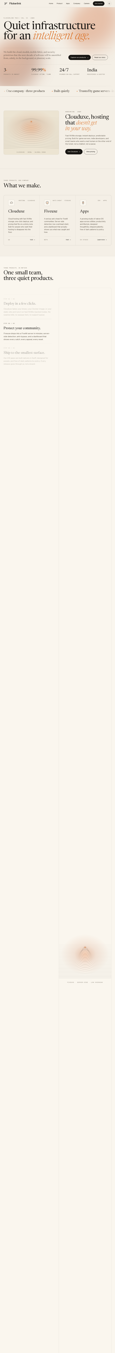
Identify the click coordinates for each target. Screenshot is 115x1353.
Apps (68, 3)
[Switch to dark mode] (109, 3)
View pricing (90, 152)
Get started (99, 3)
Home (51, 3)
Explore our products (79, 57)
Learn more (102, 240)
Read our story (99, 57)
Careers (87, 3)
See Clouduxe (74, 152)
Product (59, 3)
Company (76, 3)
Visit (32, 240)
